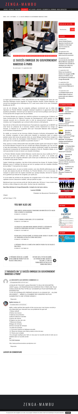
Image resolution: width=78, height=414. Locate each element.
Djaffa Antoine (13, 302)
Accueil (6, 9)
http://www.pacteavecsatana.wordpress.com (22, 343)
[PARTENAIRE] (67, 218)
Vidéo (46, 55)
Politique (18, 9)
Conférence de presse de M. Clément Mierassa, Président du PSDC (66, 170)
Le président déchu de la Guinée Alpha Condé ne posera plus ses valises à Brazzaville (34, 245)
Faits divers (32, 9)
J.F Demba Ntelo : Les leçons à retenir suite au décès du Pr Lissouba (67, 148)
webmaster (18, 68)
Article (15, 55)
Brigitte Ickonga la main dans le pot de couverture (28, 219)
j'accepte (68, 412)
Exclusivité (24, 9)
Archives (39, 9)
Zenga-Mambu (21, 4)
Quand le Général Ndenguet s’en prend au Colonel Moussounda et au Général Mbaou (66, 122)
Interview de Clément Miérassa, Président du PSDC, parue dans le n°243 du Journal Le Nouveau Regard (67, 159)
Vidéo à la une (53, 55)
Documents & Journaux (49, 9)
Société (42, 55)
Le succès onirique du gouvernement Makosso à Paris (66, 86)
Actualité (11, 9)
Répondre (13, 299)
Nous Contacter (62, 9)
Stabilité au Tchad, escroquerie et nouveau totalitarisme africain (66, 111)
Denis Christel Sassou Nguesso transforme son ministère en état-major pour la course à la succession (34, 211)
